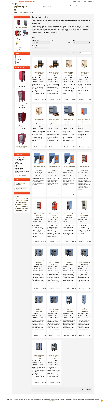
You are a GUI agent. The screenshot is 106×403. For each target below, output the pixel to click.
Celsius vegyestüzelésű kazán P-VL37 (39, 214)
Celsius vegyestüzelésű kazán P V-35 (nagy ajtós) (84, 261)
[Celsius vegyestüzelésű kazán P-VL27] (84, 164)
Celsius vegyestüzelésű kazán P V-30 (39, 261)
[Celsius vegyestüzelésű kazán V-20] (84, 305)
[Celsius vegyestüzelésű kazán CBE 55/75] (54, 69)
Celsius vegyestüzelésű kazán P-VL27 (84, 167)
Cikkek (84, 1)
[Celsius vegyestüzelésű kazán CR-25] (54, 117)
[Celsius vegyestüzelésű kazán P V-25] (69, 211)
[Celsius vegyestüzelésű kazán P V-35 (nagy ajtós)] (84, 258)
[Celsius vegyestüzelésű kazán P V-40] (39, 305)
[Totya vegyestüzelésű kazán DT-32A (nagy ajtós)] (22, 144)
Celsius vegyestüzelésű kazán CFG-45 (39, 120)
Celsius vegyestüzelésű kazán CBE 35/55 (39, 73)
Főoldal (74, 1)
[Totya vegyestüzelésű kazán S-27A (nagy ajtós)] (22, 102)
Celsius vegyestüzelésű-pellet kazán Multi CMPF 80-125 (69, 167)
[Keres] (91, 6)
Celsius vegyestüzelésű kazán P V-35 (69, 261)
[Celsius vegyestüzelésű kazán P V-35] (69, 258)
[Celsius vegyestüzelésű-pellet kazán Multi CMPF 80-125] (69, 164)
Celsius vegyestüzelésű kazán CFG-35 (84, 73)
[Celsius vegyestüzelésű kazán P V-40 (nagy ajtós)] (54, 305)
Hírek (79, 1)
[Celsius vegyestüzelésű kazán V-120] (69, 305)
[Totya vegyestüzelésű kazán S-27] (22, 82)
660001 (68, 42)
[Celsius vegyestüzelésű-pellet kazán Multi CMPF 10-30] (84, 117)
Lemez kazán (25, 12)
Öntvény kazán (25, 27)
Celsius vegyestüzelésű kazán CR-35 (69, 120)
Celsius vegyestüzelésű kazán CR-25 (54, 120)
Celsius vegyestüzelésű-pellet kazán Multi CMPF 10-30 (84, 120)
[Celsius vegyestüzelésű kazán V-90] (54, 352)
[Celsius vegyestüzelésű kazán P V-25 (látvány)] (84, 211)
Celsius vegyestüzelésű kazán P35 (54, 214)
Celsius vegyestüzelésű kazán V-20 (84, 309)
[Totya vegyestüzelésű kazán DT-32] (22, 123)
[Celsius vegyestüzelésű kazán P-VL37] (39, 211)
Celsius (40, 75)
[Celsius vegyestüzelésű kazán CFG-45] (39, 117)
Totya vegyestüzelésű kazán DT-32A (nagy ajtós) (22, 147)
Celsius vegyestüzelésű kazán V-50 (39, 356)
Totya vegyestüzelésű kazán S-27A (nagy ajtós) (22, 104)
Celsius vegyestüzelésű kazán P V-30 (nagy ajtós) (54, 261)
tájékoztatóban (52, 400)
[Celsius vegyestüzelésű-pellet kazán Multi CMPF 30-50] (39, 164)
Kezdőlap (20, 12)
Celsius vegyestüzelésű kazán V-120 (69, 309)
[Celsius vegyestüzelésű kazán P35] (54, 211)
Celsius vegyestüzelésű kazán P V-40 (39, 309)
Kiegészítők (18, 50)
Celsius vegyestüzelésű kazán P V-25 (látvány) (84, 214)
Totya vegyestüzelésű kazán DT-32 (22, 126)
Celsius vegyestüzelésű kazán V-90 (54, 356)
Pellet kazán (25, 38)
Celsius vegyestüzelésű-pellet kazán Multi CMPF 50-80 (54, 167)
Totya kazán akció (21, 188)
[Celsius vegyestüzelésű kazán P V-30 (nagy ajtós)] (54, 258)
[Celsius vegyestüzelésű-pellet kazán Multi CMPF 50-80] (54, 164)
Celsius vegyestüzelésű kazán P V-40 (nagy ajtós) (54, 309)
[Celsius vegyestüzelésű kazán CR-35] (69, 117)
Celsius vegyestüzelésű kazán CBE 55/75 (54, 73)
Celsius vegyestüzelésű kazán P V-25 (69, 214)
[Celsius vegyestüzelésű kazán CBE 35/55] (39, 69)
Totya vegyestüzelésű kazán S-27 (22, 83)
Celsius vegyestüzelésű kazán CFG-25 (69, 73)
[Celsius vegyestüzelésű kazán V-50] (39, 352)
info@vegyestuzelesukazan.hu (20, 166)
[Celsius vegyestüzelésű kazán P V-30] (39, 258)
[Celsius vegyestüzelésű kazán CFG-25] (69, 69)
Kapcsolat (90, 1)
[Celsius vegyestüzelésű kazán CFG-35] (84, 69)
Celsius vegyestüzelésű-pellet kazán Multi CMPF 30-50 (39, 167)
